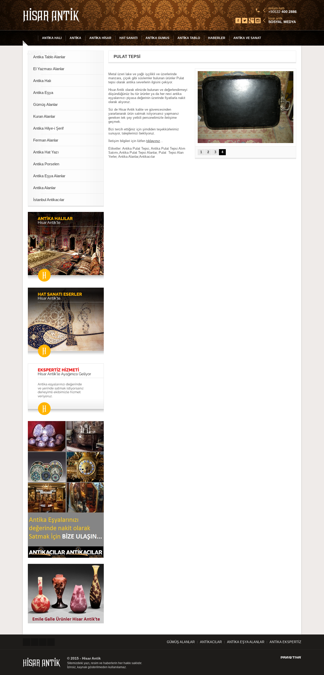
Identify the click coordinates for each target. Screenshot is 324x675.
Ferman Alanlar (45, 140)
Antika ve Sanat (247, 38)
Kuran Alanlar (44, 116)
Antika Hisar (100, 38)
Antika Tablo (188, 38)
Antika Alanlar (44, 188)
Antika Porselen (46, 164)
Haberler (216, 38)
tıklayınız (153, 141)
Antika (75, 38)
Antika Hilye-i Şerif (48, 128)
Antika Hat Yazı (46, 152)
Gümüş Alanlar (45, 104)
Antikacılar (211, 642)
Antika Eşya (43, 92)
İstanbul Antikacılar (48, 199)
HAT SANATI (128, 38)
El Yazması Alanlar (48, 69)
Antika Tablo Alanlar (49, 57)
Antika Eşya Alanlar (49, 176)
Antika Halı (52, 38)
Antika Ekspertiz (41, 53)
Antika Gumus (157, 38)
